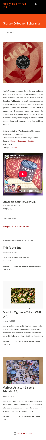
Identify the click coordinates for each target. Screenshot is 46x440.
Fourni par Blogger (24, 433)
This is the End (12, 247)
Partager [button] (7, 209)
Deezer (13, 141)
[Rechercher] (36, 4)
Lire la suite (8, 269)
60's (12, 202)
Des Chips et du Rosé (14, 5)
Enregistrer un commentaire (16, 226)
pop (4, 205)
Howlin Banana (29, 202)
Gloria (18, 202)
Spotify (31, 141)
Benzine (14, 148)
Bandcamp (22, 141)
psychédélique (13, 205)
